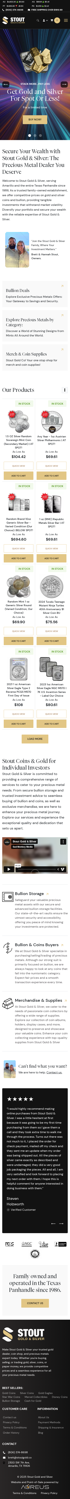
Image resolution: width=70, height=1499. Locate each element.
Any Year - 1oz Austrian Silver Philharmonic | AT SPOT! (51, 440)
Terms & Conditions (15, 1427)
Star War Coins (11, 1397)
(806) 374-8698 (14, 9)
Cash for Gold (32, 1400)
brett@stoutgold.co (20, 1457)
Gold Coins (8, 1393)
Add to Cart (18, 475)
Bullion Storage (11, 1400)
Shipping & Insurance (51, 1427)
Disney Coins (60, 1397)
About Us (43, 1417)
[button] (29, 135)
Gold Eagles (45, 1393)
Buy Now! (35, 119)
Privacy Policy (11, 1422)
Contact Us (35, 1303)
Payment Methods (49, 1422)
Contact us (9, 1417)
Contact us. (54, 1072)
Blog (40, 1432)
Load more (35, 739)
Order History (11, 1432)
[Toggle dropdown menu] (65, 390)
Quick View (18, 465)
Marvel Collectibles (36, 1397)
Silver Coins (27, 1393)
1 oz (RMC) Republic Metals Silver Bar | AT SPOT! (51, 522)
